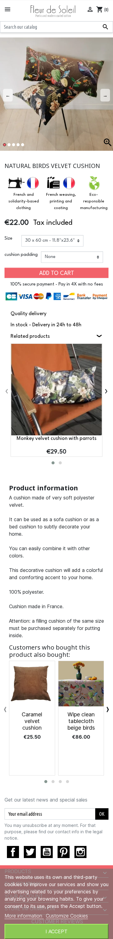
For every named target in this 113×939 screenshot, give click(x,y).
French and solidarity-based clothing (23, 201)
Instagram (80, 852)
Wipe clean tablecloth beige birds (81, 721)
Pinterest (64, 852)
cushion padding (21, 255)
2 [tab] (9, 144)
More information (24, 916)
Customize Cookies (67, 916)
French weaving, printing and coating (61, 201)
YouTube (47, 852)
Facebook (13, 852)
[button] (53, 463)
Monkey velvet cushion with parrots (56, 438)
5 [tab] (22, 144)
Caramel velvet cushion (32, 721)
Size (8, 238)
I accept (56, 931)
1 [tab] (4, 144)
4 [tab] (18, 144)
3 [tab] (13, 144)
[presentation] (7, 391)
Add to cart (56, 273)
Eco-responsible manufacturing (94, 201)
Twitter (30, 852)
